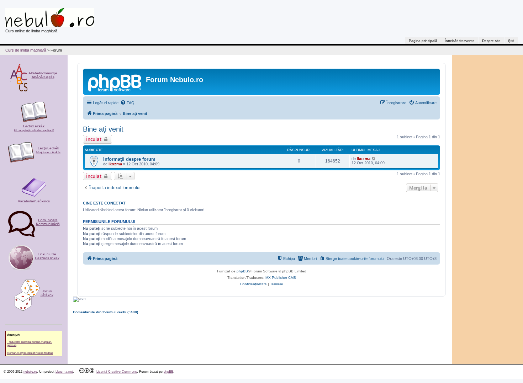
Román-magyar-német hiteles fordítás (30, 353)
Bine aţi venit (103, 129)
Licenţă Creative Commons (116, 371)
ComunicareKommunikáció (48, 222)
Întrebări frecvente (460, 41)
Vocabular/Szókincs (34, 201)
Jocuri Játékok (47, 293)
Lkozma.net (64, 371)
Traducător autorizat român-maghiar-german (29, 343)
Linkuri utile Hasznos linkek (47, 256)
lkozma (115, 164)
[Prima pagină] (115, 81)
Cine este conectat (104, 203)
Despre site (491, 41)
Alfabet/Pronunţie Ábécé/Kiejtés (42, 75)
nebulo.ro (30, 371)
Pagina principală (423, 41)
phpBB (242, 271)
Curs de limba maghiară (25, 50)
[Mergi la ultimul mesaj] (373, 158)
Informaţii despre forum (129, 159)
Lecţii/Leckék (34, 128)
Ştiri (511, 41)
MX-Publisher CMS (280, 278)
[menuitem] (127, 103)
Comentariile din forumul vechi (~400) (105, 312)
